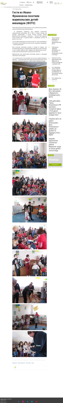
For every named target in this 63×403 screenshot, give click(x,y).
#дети (33, 363)
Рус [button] (55, 3)
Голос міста (21, 4)
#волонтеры (28, 363)
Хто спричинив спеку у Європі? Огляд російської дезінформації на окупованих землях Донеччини (57, 71)
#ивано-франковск (21, 363)
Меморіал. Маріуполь (40, 2)
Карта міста (51, 2)
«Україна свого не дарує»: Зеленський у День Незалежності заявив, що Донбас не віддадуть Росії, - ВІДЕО (55, 127)
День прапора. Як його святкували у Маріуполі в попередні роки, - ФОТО (55, 93)
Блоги (30, 2)
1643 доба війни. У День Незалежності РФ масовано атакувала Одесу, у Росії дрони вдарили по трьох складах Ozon (55, 108)
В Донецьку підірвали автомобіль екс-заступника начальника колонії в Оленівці (57, 50)
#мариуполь (14, 363)
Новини (23, 2)
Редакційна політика (28, 4)
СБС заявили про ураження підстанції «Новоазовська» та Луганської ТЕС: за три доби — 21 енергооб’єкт (57, 82)
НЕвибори (54, 159)
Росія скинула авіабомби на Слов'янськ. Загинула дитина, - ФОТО (57, 41)
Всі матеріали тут (55, 164)
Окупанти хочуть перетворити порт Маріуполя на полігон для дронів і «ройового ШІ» (57, 61)
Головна (1, 7)
